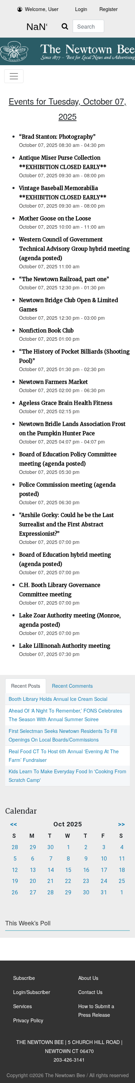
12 (15, 870)
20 (33, 881)
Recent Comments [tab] (72, 685)
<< (13, 824)
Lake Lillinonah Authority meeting (64, 646)
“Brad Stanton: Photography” (57, 136)
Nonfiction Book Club (46, 330)
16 (86, 870)
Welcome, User (41, 9)
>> (121, 824)
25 (122, 881)
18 (122, 870)
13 (33, 870)
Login (81, 9)
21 (50, 881)
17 (104, 870)
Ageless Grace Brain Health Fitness (65, 403)
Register (108, 9)
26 (15, 892)
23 (86, 881)
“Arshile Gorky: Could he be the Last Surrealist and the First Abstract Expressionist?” (66, 524)
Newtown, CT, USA (35, 27)
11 (122, 858)
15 (68, 870)
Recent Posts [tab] (25, 685)
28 (15, 847)
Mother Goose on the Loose (55, 218)
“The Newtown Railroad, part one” (64, 279)
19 (15, 881)
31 (104, 892)
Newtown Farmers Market (53, 382)
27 (33, 892)
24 (104, 881)
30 (50, 847)
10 (104, 858)
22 (68, 881)
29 (33, 847)
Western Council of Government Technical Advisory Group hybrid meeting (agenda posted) (74, 248)
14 (50, 870)
